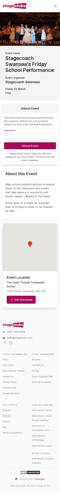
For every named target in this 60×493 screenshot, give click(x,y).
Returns (6, 421)
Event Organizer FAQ (42, 376)
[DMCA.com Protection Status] (30, 472)
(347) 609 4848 (16, 331)
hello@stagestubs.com (19, 337)
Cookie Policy (9, 387)
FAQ (5, 427)
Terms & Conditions (41, 382)
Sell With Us (38, 365)
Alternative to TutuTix (42, 410)
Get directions (23, 299)
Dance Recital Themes (14, 371)
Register (36, 359)
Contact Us (8, 376)
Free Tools (8, 365)
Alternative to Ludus (42, 445)
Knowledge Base (11, 393)
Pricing (35, 371)
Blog (5, 359)
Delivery (7, 416)
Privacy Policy (9, 382)
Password (9, 130)
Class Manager (18, 485)
